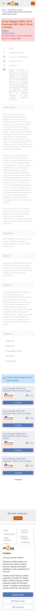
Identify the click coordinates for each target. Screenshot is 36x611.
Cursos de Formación (24, 531)
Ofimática (18, 518)
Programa (7, 333)
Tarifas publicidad (7, 539)
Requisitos (8, 233)
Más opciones (18, 607)
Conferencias (25, 542)
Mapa (6, 530)
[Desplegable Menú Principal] (3, 3)
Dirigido (6, 255)
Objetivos (7, 284)
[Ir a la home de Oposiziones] (12, 3)
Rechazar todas (18, 600)
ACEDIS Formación (8, 33)
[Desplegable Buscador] (33, 3)
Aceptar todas (18, 594)
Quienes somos (9, 534)
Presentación (9, 107)
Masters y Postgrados (25, 537)
